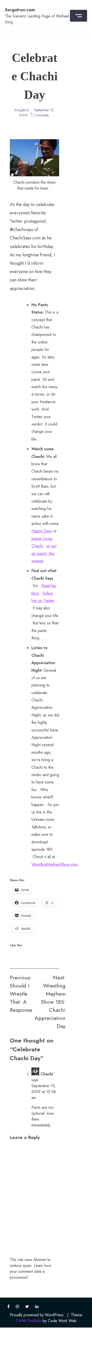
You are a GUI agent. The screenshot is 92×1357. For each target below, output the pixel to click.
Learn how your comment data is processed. (30, 1271)
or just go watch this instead (43, 553)
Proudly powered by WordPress (37, 1315)
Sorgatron (21, 110)
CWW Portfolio (28, 1321)
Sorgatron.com (20, 10)
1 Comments (40, 115)
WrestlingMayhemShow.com (54, 864)
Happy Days (41, 531)
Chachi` (47, 1074)
